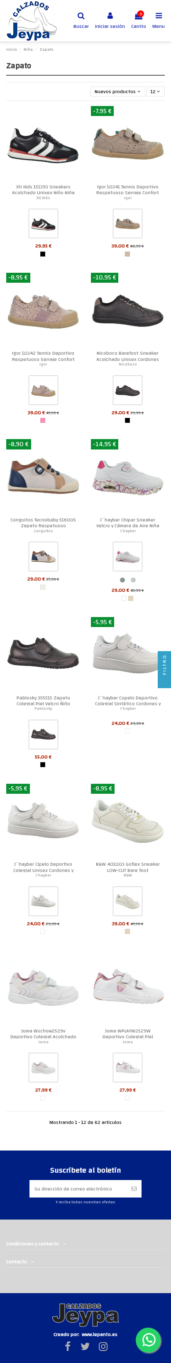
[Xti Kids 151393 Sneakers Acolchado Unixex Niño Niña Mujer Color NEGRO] (43, 225)
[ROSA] (42, 420)
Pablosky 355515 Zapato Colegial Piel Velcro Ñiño (43, 700)
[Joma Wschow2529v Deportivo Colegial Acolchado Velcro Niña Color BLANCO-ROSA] (43, 1069)
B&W (128, 875)
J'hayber (128, 531)
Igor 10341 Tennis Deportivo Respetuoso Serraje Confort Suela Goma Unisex (127, 192)
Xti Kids (43, 198)
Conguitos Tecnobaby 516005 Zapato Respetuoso (43, 522)
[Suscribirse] (134, 1189)
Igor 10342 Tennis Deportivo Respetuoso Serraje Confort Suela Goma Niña (43, 359)
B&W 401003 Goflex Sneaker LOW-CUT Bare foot (128, 866)
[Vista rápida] (74, 117)
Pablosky (43, 708)
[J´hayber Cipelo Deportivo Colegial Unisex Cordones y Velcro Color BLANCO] (43, 902)
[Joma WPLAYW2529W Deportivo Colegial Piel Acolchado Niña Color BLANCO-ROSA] (127, 1069)
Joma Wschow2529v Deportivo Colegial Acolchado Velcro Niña (43, 1036)
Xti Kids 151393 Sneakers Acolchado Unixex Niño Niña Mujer (43, 192)
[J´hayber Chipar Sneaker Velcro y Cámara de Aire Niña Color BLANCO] (127, 558)
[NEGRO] (42, 254)
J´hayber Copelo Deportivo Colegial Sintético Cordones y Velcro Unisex (128, 703)
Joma (43, 1042)
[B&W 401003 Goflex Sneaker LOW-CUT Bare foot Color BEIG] (127, 902)
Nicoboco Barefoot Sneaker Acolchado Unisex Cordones (127, 355)
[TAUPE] (127, 254)
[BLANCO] (123, 598)
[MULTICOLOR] (42, 587)
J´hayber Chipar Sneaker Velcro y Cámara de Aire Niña (127, 522)
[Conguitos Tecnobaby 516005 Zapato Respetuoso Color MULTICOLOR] (43, 558)
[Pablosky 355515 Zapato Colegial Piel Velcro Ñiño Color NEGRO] (43, 736)
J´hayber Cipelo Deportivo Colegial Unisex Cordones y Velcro (43, 870)
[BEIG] (130, 598)
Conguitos (43, 531)
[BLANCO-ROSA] (42, 1098)
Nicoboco (128, 364)
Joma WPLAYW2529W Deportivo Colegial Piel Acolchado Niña (128, 1036)
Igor (128, 198)
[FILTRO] (164, 681)
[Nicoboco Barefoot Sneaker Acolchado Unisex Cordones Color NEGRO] (127, 391)
